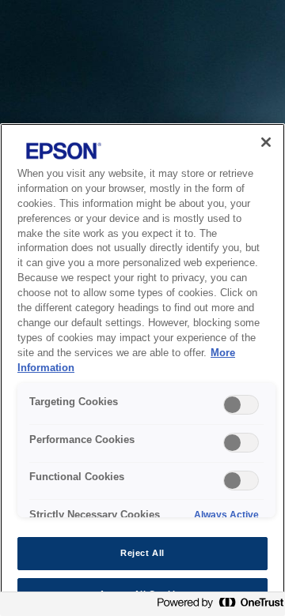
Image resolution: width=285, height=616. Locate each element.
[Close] (266, 142)
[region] (142, 369)
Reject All (142, 553)
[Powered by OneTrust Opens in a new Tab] (217, 606)
